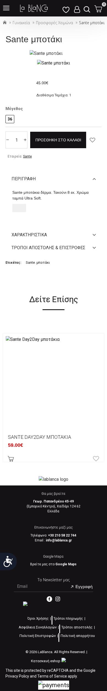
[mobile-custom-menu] (65, 8)
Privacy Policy (17, 676)
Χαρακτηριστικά (29, 234)
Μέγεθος (14, 108)
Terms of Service (52, 676)
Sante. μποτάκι (38, 262)
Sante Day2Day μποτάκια (39, 437)
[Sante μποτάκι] (53, 63)
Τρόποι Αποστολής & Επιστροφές (48, 247)
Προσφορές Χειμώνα (54, 22)
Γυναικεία (21, 22)
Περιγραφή (24, 178)
